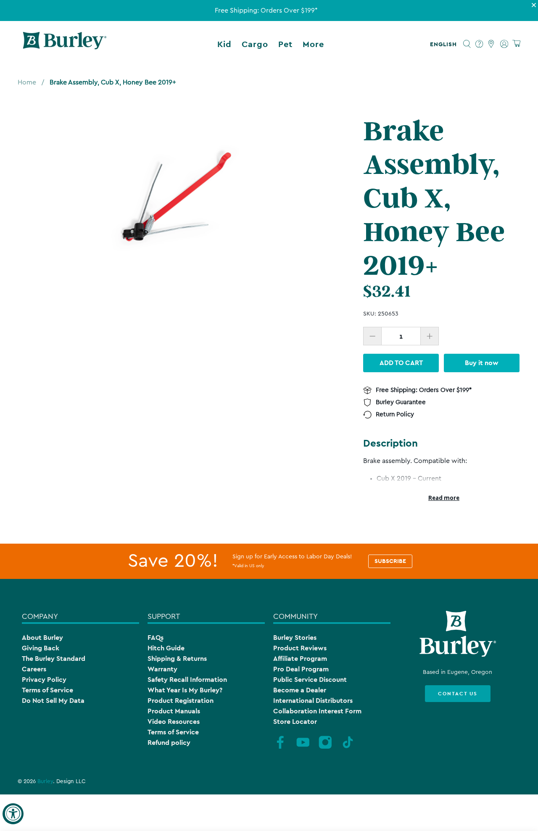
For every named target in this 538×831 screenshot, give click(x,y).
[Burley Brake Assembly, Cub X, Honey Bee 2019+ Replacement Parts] (180, 195)
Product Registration (181, 700)
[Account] (504, 44)
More (313, 44)
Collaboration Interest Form (317, 711)
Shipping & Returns (177, 658)
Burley (45, 781)
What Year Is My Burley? (185, 690)
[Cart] (516, 44)
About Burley (42, 637)
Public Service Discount (310, 679)
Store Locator (295, 721)
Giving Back (40, 648)
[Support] (479, 44)
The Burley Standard (53, 658)
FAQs (156, 637)
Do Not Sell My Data (53, 700)
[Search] (467, 44)
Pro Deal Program (301, 669)
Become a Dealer (299, 690)
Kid (224, 44)
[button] (445, 44)
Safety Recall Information (187, 679)
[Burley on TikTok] (348, 747)
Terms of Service (47, 690)
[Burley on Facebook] (280, 747)
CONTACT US (457, 693)
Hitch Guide (166, 648)
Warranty (162, 669)
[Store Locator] (491, 44)
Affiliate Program (300, 658)
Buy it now (481, 362)
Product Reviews (300, 648)
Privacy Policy (44, 679)
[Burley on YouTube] (303, 747)
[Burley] (65, 44)
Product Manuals (174, 711)
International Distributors (313, 700)
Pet (285, 44)
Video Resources (174, 721)
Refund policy (169, 742)
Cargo (255, 44)
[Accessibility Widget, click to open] (13, 813)
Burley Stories (294, 637)
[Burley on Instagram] (325, 747)
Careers (34, 669)
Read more (443, 498)
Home (27, 82)
